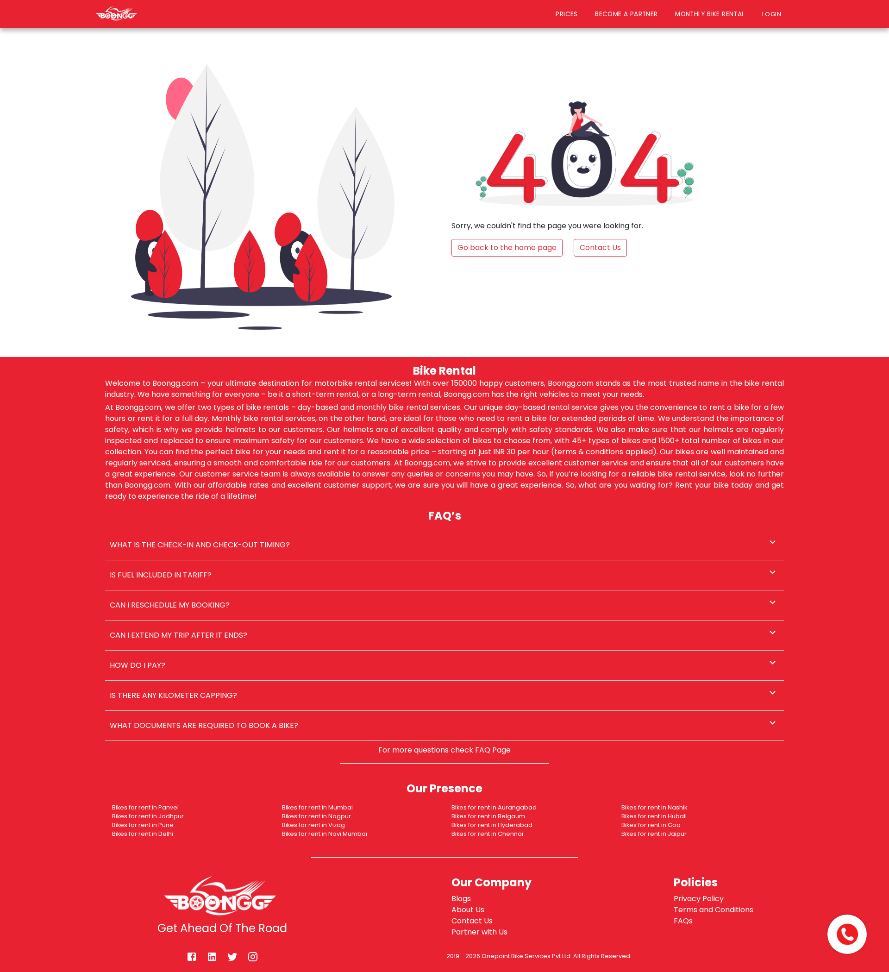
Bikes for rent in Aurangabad (494, 807)
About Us (467, 909)
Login (774, 14)
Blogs (461, 898)
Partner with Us (479, 932)
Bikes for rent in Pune (143, 825)
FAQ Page (493, 750)
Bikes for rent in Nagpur (316, 816)
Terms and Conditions (713, 909)
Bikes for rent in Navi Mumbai (324, 834)
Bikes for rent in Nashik (654, 807)
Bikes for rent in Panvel (145, 807)
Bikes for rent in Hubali (654, 816)
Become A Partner (626, 14)
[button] (444, 545)
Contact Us (472, 921)
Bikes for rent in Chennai (487, 834)
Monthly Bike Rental (710, 14)
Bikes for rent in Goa (651, 825)
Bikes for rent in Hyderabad (491, 825)
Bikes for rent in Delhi (142, 834)
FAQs (683, 921)
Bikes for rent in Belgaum (488, 816)
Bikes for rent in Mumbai (317, 807)
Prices (566, 14)
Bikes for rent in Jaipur (654, 834)
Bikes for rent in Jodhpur (148, 816)
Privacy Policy (699, 898)
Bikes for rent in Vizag (313, 825)
